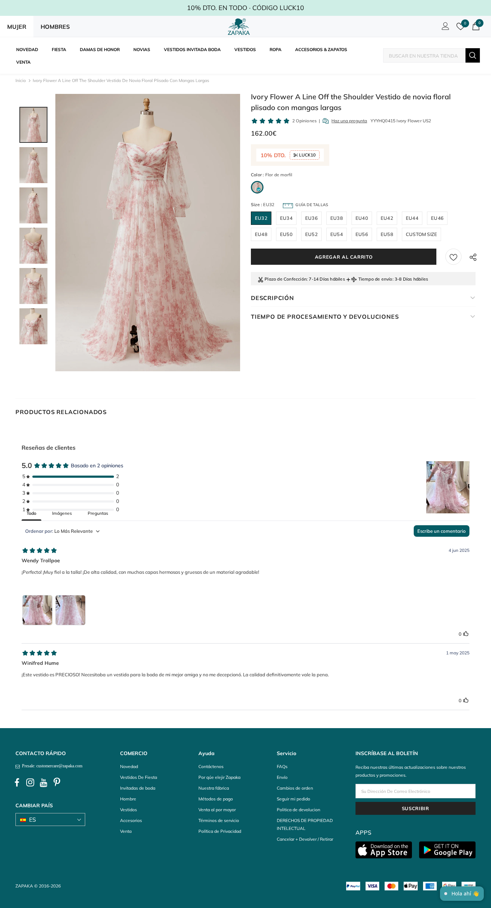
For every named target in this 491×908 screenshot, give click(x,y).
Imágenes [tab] (62, 513)
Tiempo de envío (375, 279)
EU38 (336, 218)
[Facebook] (16, 782)
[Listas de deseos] (453, 257)
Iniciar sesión (444, 28)
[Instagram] (30, 782)
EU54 (336, 234)
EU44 (412, 218)
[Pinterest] (56, 782)
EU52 (311, 234)
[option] (147, 232)
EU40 (361, 218)
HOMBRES (55, 26)
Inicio (20, 80)
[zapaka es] (240, 27)
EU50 (286, 234)
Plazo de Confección (286, 279)
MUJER (16, 26)
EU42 (387, 218)
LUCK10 (307, 155)
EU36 (311, 218)
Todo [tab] (31, 513)
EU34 (286, 218)
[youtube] (43, 782)
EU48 (261, 234)
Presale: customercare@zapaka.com (51, 766)
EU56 (361, 234)
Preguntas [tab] (98, 513)
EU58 (387, 234)
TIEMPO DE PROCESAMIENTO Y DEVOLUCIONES (325, 316)
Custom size (421, 234)
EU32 (261, 218)
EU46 (437, 218)
